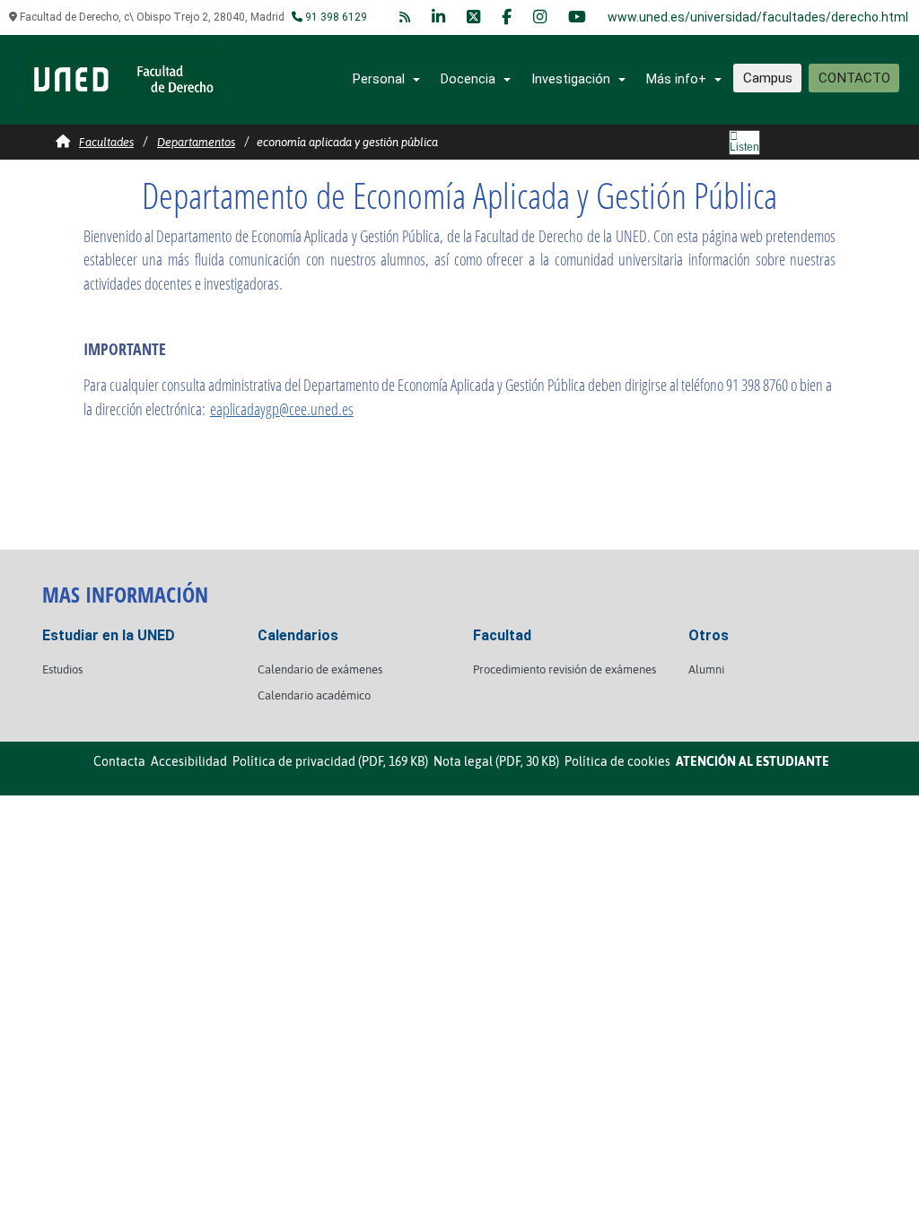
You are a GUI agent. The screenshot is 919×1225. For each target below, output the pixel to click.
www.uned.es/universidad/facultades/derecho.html (758, 17)
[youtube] (577, 17)
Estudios (62, 669)
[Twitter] (473, 17)
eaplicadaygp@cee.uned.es (282, 409)
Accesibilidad (189, 761)
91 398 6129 (334, 17)
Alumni (706, 669)
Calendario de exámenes (320, 669)
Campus (767, 78)
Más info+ (676, 79)
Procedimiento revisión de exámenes (564, 669)
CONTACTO (854, 78)
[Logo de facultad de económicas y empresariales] (123, 78)
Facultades (106, 142)
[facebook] (506, 17)
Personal (379, 79)
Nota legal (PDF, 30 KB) (496, 761)
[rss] (405, 17)
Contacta (119, 761)
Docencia (468, 79)
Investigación (570, 79)
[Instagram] (539, 17)
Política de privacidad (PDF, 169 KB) (330, 761)
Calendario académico (314, 695)
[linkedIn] (438, 17)
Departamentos (196, 142)
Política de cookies (617, 761)
